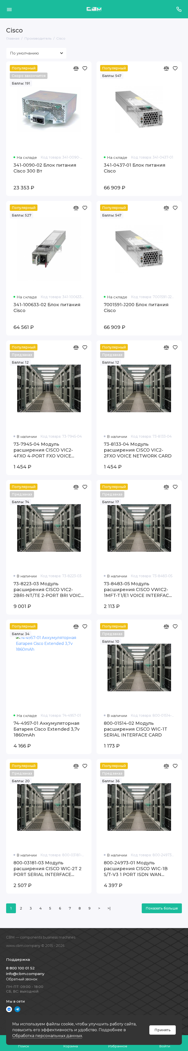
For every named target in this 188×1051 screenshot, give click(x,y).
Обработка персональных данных (47, 1035)
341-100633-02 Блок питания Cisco (46, 307)
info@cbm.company (25, 973)
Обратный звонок (21, 979)
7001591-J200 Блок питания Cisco (136, 307)
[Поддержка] (179, 9)
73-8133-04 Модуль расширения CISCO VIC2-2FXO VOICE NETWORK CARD (138, 450)
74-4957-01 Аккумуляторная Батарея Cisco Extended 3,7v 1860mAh (46, 729)
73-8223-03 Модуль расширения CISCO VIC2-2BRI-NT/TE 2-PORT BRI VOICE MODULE (48, 589)
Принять (162, 1030)
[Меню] (9, 9)
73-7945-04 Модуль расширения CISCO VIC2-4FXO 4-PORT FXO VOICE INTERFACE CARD (43, 450)
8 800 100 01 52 (20, 968)
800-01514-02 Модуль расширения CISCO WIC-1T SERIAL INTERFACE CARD (135, 729)
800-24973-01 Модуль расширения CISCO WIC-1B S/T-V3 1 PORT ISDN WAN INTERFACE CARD (136, 869)
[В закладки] (85, 68)
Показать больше (162, 908)
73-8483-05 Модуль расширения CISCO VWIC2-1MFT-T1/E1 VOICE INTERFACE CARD (138, 589)
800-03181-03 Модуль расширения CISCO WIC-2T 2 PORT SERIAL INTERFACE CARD (47, 869)
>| (109, 908)
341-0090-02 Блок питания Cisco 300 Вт (44, 168)
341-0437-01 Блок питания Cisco (134, 168)
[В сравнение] (76, 68)
